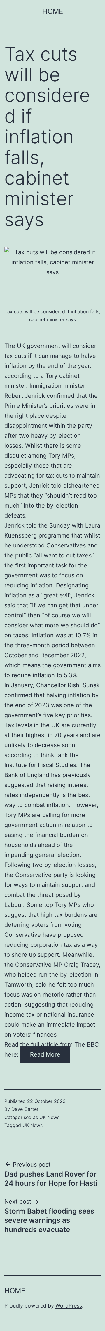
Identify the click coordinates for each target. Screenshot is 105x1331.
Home (52, 11)
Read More (45, 1054)
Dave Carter (24, 1109)
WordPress (68, 1306)
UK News (49, 1117)
